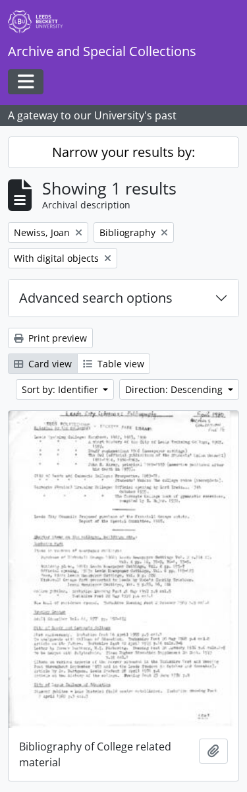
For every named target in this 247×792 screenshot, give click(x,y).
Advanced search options (96, 298)
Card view (49, 363)
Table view (119, 363)
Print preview (56, 338)
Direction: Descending (175, 389)
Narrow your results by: (123, 152)
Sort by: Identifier (61, 389)
